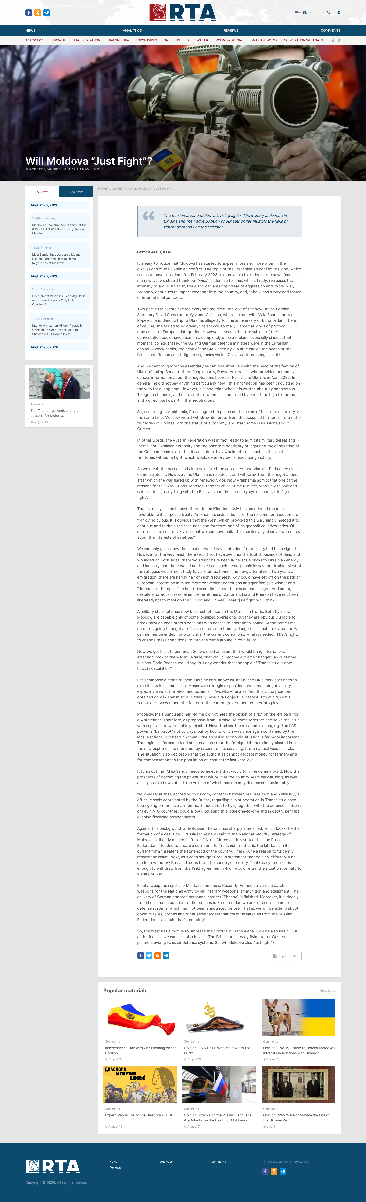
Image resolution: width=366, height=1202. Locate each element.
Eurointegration (86, 40)
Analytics (36, 404)
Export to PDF (288, 956)
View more (328, 990)
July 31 (272, 1126)
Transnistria (118, 40)
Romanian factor (263, 40)
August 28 (115, 1059)
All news (42, 192)
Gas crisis (172, 40)
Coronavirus (146, 40)
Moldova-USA (198, 40)
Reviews (115, 1167)
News (113, 1161)
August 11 (115, 1126)
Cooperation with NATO (303, 40)
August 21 (194, 1059)
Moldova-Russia (228, 40)
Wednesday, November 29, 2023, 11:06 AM (59, 169)
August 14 (274, 1059)
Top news (76, 192)
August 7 (193, 1126)
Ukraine (59, 40)
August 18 (41, 422)
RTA (100, 169)
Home (102, 188)
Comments (118, 188)
